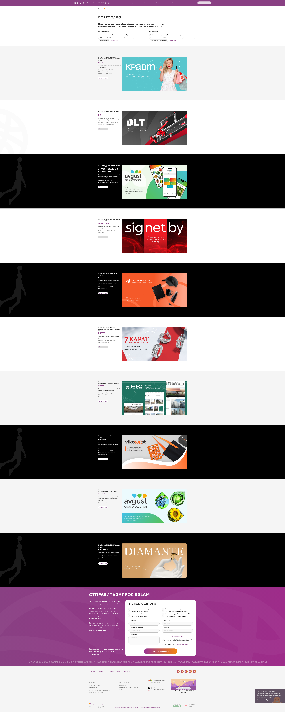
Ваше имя (134, 620)
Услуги (146, 3)
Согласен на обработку (176, 644)
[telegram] (194, 671)
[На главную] (96, 704)
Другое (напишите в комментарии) (175, 616)
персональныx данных (182, 644)
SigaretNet (103, 223)
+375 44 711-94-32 (94, 685)
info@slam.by (94, 654)
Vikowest (102, 440)
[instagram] (178, 671)
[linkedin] (186, 671)
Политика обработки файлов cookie (150, 707)
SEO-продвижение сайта (139, 616)
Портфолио (159, 3)
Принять (269, 700)
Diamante (103, 549)
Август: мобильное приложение (108, 170)
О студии (132, 3)
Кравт (101, 62)
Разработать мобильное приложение (143, 614)
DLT (100, 115)
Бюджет (166, 627)
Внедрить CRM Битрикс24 (140, 611)
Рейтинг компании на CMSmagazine (159, 688)
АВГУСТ (101, 494)
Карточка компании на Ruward (160, 681)
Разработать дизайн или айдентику (176, 611)
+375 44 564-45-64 (98, 3)
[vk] (190, 671)
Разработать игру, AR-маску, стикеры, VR (177, 614)
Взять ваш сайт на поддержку (174, 609)
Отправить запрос (161, 651)
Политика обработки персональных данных (126, 707)
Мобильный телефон (137, 627)
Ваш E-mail (167, 620)
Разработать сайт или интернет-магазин (144, 609)
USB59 (100, 277)
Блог (173, 3)
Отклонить (261, 700)
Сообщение (134, 634)
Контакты (186, 3)
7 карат (101, 333)
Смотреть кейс (103, 78)
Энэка (101, 385)
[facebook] (182, 671)
